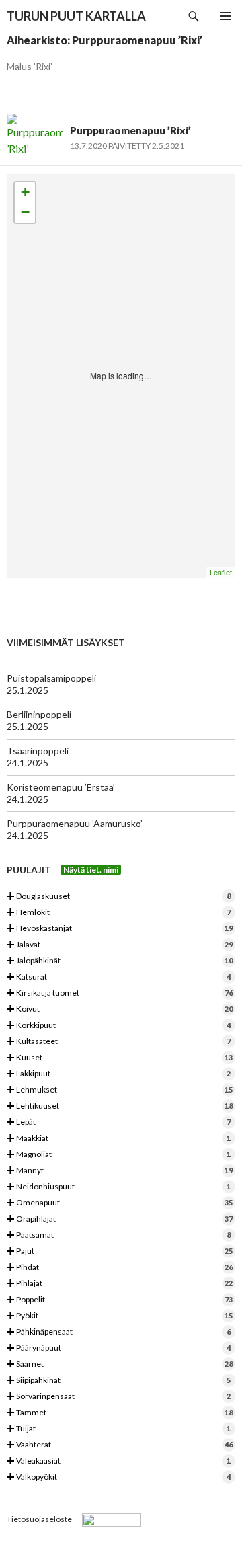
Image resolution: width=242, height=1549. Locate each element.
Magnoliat (119, 1155)
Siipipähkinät (119, 1381)
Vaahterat (120, 1445)
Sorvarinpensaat (119, 1397)
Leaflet (221, 572)
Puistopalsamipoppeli (51, 678)
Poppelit (120, 1300)
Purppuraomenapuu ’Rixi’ (130, 130)
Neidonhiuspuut (119, 1187)
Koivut (120, 1009)
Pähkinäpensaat (119, 1332)
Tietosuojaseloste (39, 1519)
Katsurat (119, 977)
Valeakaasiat (119, 1461)
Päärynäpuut (119, 1348)
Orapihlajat (120, 1219)
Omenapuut (120, 1203)
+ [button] (25, 192)
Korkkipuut (119, 1026)
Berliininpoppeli (39, 714)
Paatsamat (119, 1235)
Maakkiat (119, 1138)
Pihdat (120, 1268)
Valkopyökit (119, 1477)
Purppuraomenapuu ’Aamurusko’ (75, 823)
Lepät (119, 1122)
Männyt (120, 1171)
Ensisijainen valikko (226, 16)
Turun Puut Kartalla (76, 16)
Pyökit (120, 1316)
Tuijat (119, 1429)
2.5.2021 (168, 146)
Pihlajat (120, 1284)
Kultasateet (119, 1042)
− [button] (25, 212)
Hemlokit (119, 913)
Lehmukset (120, 1090)
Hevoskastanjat (120, 929)
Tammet (120, 1413)
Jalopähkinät (120, 961)
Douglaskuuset (119, 896)
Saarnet (120, 1364)
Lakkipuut (119, 1074)
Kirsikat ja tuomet (120, 993)
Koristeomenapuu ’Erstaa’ (61, 787)
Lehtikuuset (120, 1106)
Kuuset (120, 1058)
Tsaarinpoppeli (38, 750)
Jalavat (120, 945)
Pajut (120, 1251)
